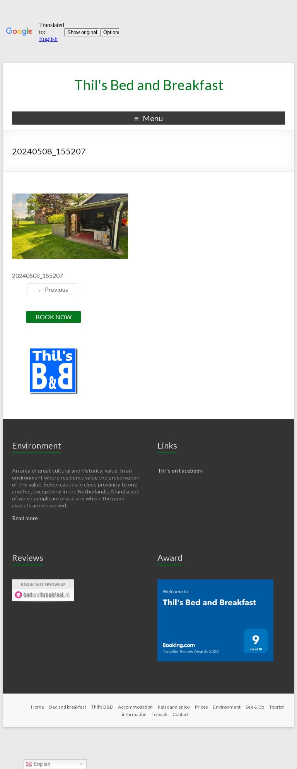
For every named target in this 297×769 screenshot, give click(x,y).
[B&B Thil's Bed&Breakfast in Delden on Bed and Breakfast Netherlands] (43, 582)
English (41, 764)
